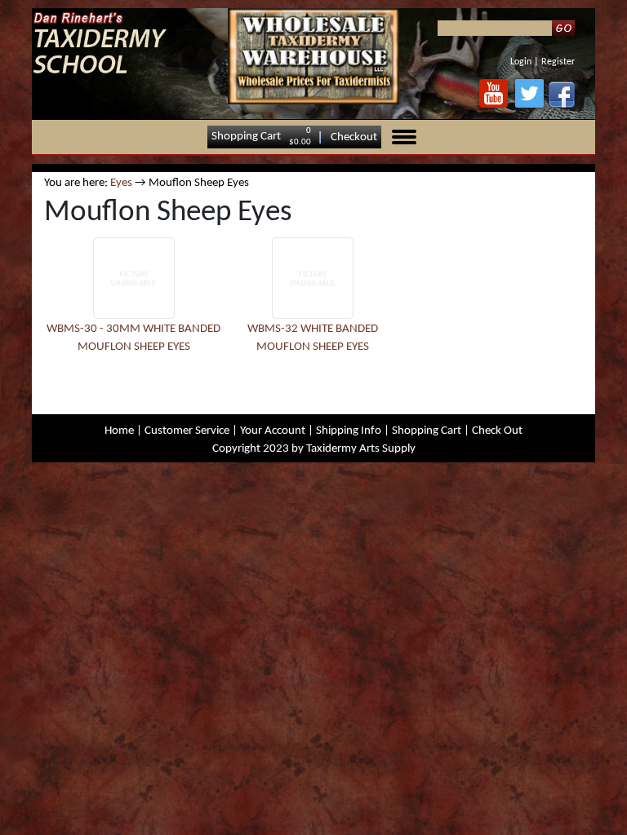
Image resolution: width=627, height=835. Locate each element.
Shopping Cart (246, 136)
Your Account (272, 431)
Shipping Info (348, 431)
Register (558, 62)
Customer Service (187, 431)
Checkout (354, 136)
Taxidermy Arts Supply (361, 449)
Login (520, 62)
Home (119, 431)
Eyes (121, 183)
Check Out (497, 431)
